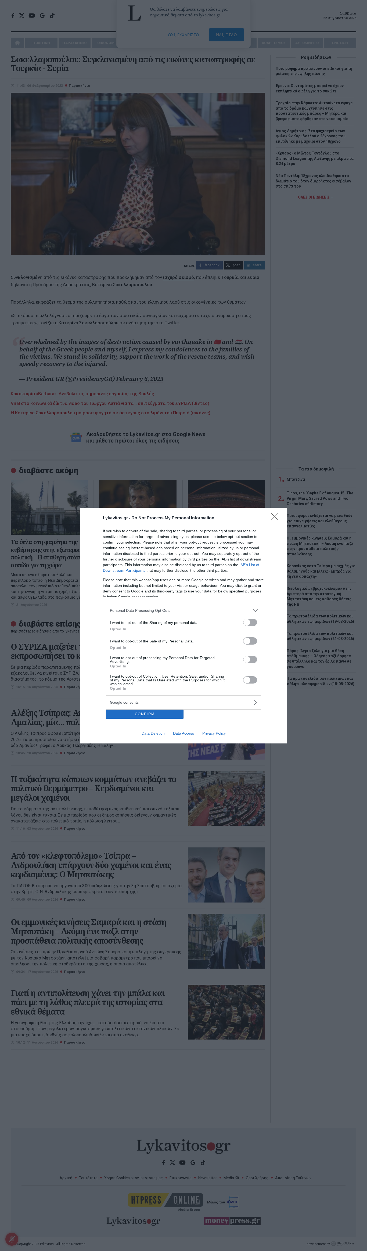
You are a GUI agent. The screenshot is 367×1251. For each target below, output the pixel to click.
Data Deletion (153, 733)
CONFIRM (145, 714)
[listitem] (183, 610)
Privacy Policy (214, 733)
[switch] (250, 622)
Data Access (183, 733)
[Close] (276, 518)
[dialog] (183, 625)
